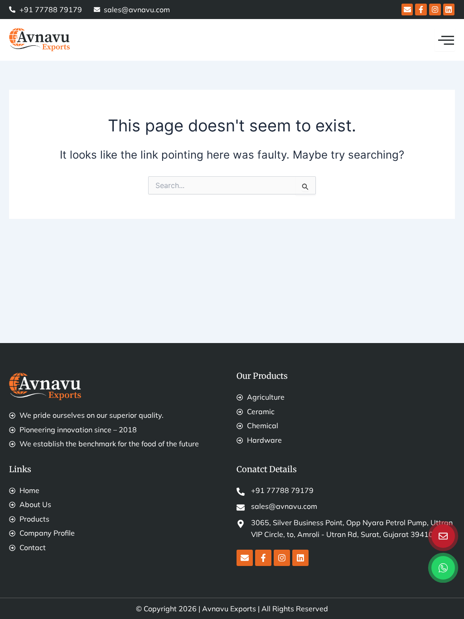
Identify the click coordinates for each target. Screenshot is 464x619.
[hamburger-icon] (445, 39)
